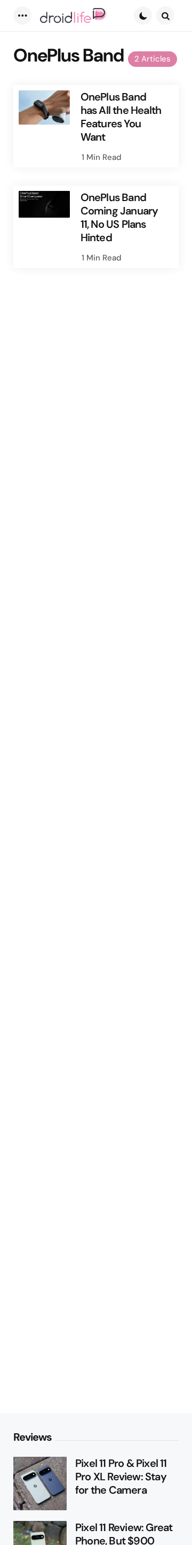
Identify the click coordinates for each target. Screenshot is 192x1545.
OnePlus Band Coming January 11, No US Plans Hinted (119, 217)
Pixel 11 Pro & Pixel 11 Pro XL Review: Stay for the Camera (121, 1477)
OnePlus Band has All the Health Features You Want (121, 117)
